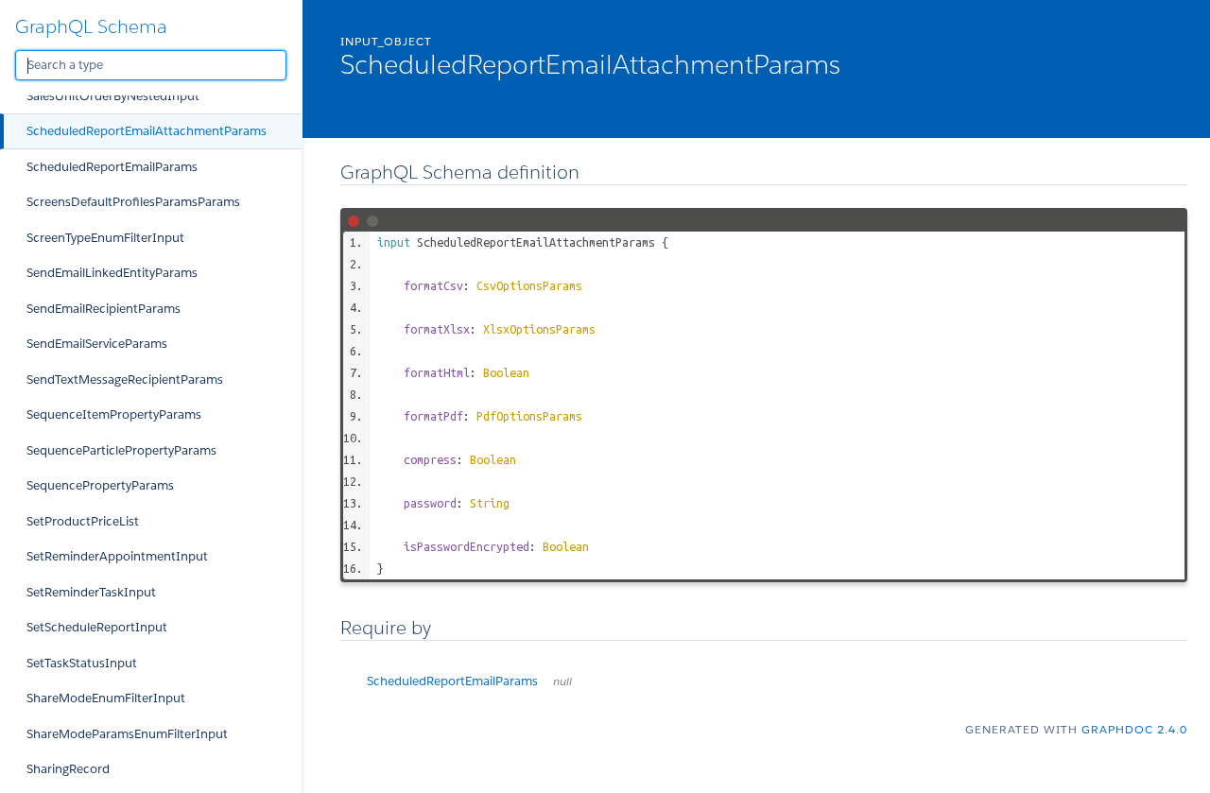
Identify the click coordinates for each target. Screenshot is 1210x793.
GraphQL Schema (91, 26)
